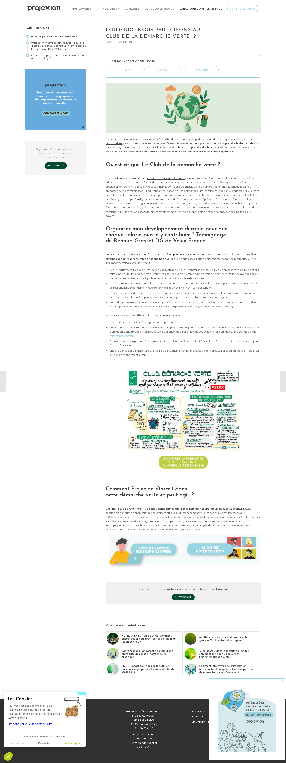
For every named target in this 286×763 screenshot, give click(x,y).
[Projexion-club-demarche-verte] (183, 108)
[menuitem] (84, 8)
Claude (127, 70)
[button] (8, 756)
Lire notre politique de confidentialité (30, 724)
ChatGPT (164, 70)
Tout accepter (72, 743)
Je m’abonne (55, 165)
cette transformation (122, 336)
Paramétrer (44, 743)
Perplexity (201, 70)
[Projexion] (43, 8)
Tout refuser (17, 743)
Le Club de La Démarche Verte (166, 178)
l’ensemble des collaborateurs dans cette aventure (212, 508)
